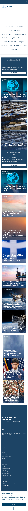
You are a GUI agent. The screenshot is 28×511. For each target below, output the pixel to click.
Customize (7, 508)
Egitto (14, 38)
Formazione (22, 38)
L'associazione (5, 455)
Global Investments (10, 42)
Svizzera (14, 49)
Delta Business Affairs (14, 30)
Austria (11, 26)
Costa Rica (19, 26)
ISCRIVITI (14, 72)
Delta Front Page (7, 34)
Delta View (5, 38)
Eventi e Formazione (6, 456)
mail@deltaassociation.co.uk (8, 483)
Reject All (20, 508)
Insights (21, 42)
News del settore (6, 45)
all (6, 26)
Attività (3, 458)
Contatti (3, 460)
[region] (14, 501)
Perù (25, 45)
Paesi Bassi (17, 45)
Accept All (14, 504)
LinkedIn (4, 448)
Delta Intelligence (20, 34)
